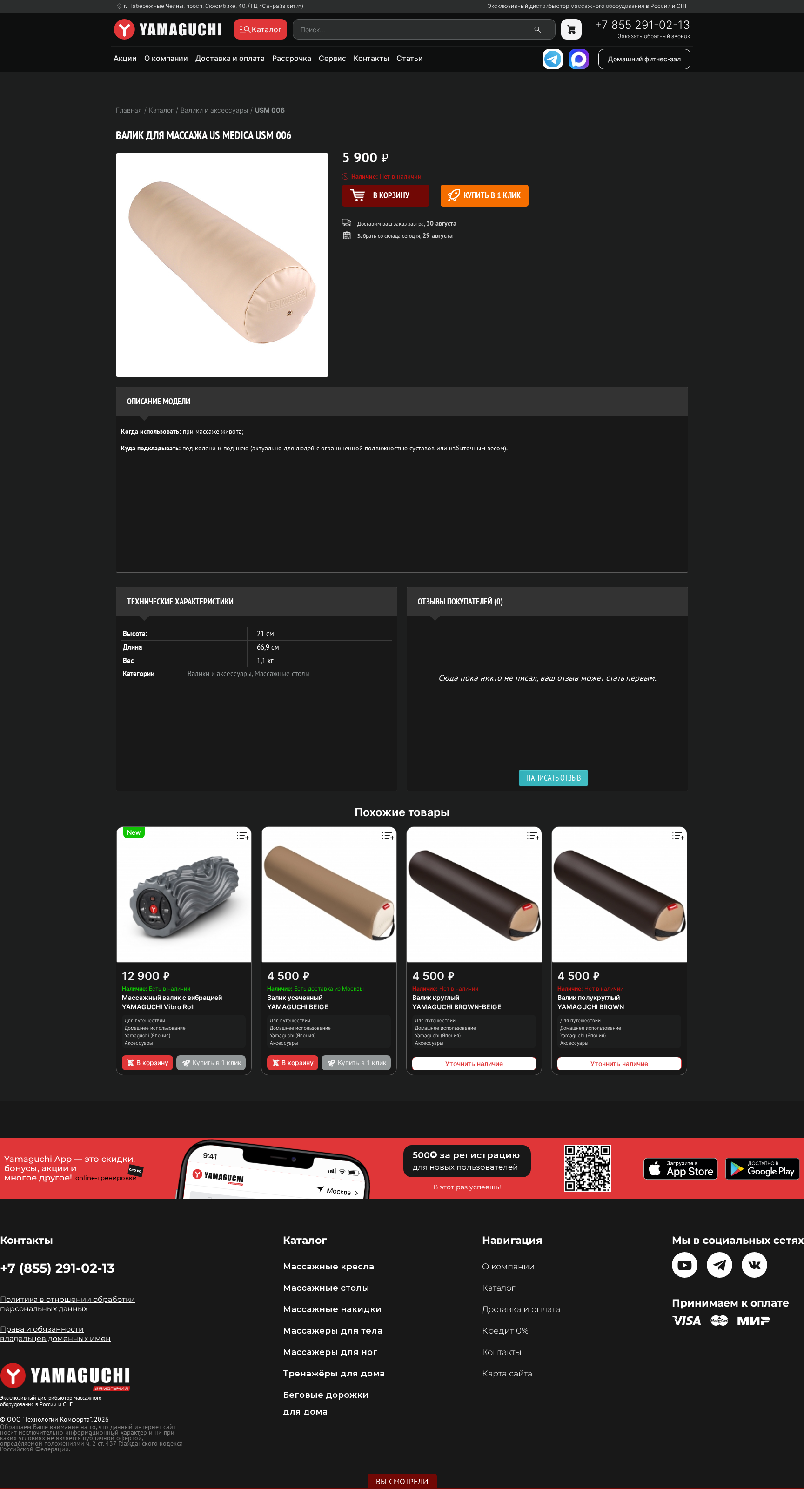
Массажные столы (282, 673)
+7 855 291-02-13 (642, 25)
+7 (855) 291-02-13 (57, 1268)
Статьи (409, 58)
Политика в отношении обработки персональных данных (67, 1304)
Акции (125, 58)
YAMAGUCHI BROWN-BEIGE (457, 1007)
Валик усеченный (294, 997)
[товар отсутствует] (571, 29)
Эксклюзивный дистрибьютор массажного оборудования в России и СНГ (588, 6)
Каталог (498, 1288)
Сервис (332, 58)
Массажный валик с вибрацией (172, 997)
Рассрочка (291, 58)
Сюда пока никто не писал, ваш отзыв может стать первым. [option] (547, 677)
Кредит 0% (505, 1331)
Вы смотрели (402, 1481)
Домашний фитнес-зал (644, 59)
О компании (166, 58)
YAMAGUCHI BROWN (590, 1007)
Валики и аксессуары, (221, 673)
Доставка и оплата (230, 58)
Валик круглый (435, 997)
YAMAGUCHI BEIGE (297, 1007)
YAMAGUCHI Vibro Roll (158, 1007)
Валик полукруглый (588, 997)
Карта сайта (507, 1373)
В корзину (152, 1062)
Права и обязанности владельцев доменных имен (55, 1334)
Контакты (371, 58)
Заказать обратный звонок (654, 36)
